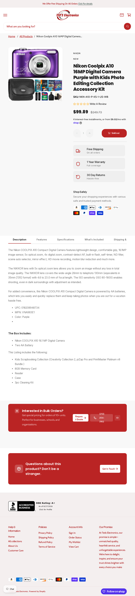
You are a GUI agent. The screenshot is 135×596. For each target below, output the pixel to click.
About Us (13, 545)
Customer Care (15, 550)
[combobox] (67, 26)
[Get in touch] (121, 15)
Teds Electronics (21, 591)
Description (19, 239)
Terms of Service (47, 546)
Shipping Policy (46, 537)
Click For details (85, 3)
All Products (26, 36)
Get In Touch (108, 468)
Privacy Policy (45, 532)
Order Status (75, 537)
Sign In (72, 532)
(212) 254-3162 (101, 418)
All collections (15, 541)
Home (11, 36)
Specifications (65, 239)
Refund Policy (45, 542)
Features (42, 239)
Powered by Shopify (37, 591)
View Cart (74, 546)
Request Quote (79, 418)
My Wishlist (74, 542)
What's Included (94, 239)
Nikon (77, 53)
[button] (5, 15)
